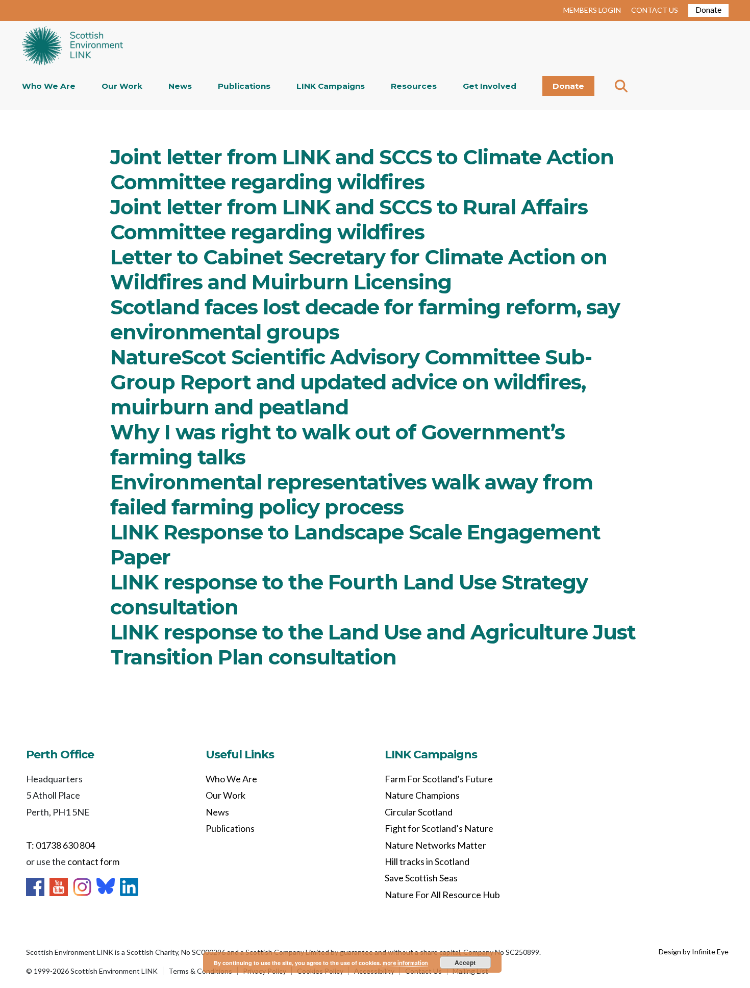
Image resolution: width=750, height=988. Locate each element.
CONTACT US (654, 10)
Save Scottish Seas (421, 877)
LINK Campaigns (330, 86)
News (180, 86)
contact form (93, 861)
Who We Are (49, 86)
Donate (708, 9)
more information (405, 962)
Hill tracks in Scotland (427, 861)
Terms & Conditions (200, 971)
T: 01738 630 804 (60, 845)
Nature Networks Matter (435, 845)
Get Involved (489, 86)
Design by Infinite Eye (694, 951)
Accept (465, 962)
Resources (414, 86)
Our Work (122, 86)
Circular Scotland (419, 812)
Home (72, 46)
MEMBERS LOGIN (592, 10)
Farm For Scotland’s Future (439, 778)
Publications (244, 86)
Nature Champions (422, 795)
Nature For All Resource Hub (442, 894)
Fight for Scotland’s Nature (439, 828)
